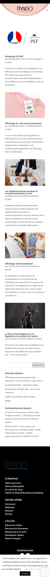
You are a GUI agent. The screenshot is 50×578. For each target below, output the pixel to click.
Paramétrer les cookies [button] (35, 569)
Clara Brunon (14, 59)
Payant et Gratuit (34, 338)
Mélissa (11, 196)
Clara (10, 266)
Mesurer (18, 510)
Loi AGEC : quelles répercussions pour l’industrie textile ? (23, 418)
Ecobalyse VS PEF (14, 56)
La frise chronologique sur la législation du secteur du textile (21, 334)
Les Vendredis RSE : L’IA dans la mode (21, 385)
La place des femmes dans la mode (20, 396)
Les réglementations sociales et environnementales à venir (21, 192)
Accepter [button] (25, 573)
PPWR (8, 401)
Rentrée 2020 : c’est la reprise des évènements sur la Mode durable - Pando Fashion (23, 429)
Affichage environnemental (19, 263)
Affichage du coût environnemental (23, 123)
